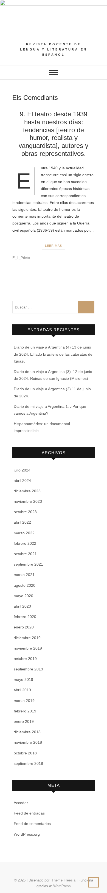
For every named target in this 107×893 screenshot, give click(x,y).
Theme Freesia (63, 880)
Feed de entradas (29, 813)
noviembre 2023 (28, 501)
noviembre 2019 (28, 648)
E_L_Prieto (21, 258)
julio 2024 (22, 470)
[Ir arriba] (93, 882)
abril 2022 (22, 522)
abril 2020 (22, 606)
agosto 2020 (24, 585)
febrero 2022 (25, 543)
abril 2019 (22, 690)
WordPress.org (27, 834)
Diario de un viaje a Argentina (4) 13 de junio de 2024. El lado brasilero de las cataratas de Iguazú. (53, 354)
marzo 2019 (24, 700)
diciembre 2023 (27, 491)
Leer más (53, 245)
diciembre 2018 (27, 732)
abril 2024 (22, 480)
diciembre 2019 (27, 638)
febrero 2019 (25, 711)
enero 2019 (24, 721)
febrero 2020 (25, 616)
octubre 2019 (25, 658)
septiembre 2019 (28, 669)
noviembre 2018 (28, 742)
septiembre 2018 (28, 763)
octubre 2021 (25, 554)
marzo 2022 (24, 533)
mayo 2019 (23, 679)
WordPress (62, 886)
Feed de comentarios (32, 823)
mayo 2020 (23, 596)
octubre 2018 (25, 753)
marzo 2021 (24, 574)
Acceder (21, 803)
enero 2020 (24, 627)
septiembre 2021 (28, 564)
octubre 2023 (25, 512)
